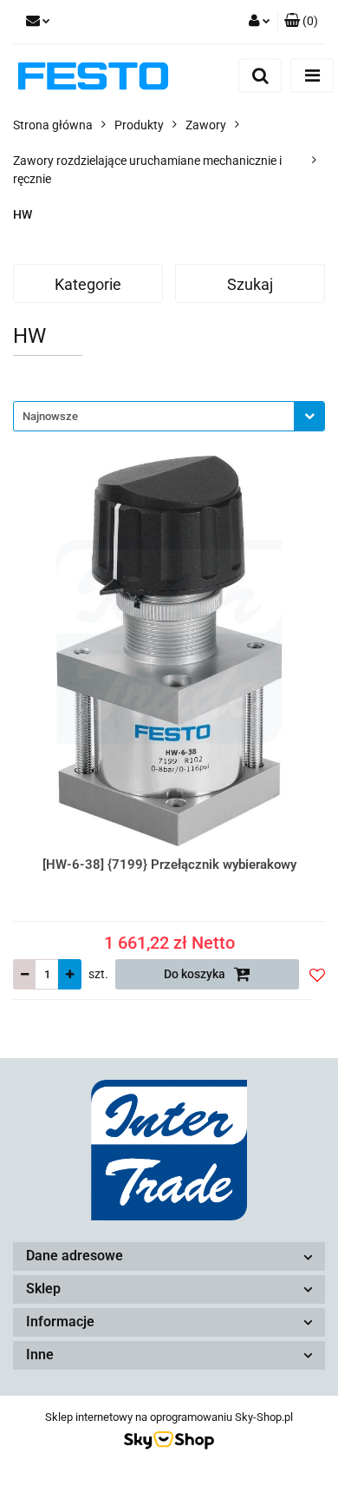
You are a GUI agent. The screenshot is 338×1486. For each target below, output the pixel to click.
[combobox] (169, 416)
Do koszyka (196, 974)
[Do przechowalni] (317, 975)
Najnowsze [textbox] (50, 416)
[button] (301, 21)
